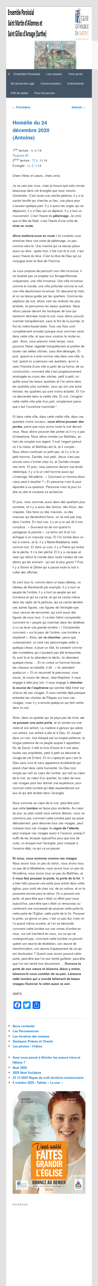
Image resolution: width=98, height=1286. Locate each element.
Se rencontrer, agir (22, 83)
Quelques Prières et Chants (33, 1041)
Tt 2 (35, 160)
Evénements (76, 83)
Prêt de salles (19, 93)
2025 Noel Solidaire (27, 1072)
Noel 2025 (20, 1067)
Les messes (54, 74)
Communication (51, 83)
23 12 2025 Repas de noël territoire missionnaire (48, 1077)
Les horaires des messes (31, 1036)
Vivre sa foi (75, 74)
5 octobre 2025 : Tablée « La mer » (38, 1082)
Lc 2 (30, 165)
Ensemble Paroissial (27, 74)
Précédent (21, 107)
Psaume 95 (20, 155)
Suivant (78, 107)
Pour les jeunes (44, 93)
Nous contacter (24, 1026)
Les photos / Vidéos (27, 1046)
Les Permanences (26, 1031)
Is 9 (33, 150)
